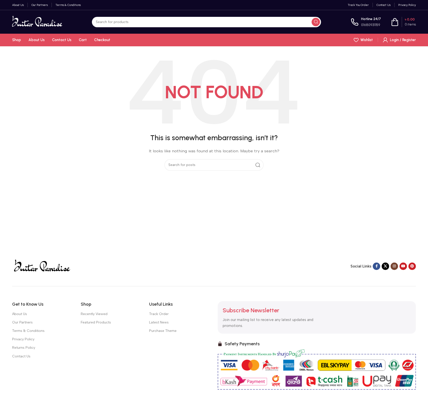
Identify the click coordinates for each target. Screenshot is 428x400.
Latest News (159, 322)
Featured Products (96, 322)
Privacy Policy (23, 339)
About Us (19, 314)
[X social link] (385, 266)
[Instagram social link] (394, 266)
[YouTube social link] (403, 266)
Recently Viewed (94, 314)
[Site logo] (37, 21)
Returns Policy (23, 348)
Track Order (159, 314)
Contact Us (21, 356)
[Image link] (41, 266)
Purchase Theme (163, 331)
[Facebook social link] (376, 266)
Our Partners (22, 322)
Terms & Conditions (28, 331)
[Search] (316, 22)
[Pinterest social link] (412, 266)
